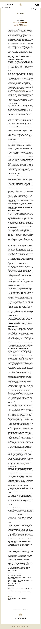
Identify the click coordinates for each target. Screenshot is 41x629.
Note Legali (16, 626)
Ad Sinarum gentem (21, 90)
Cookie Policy (21, 626)
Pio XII (3, 7)
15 (24, 464)
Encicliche (8, 7)
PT (23, 13)
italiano (35, 7)
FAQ (12, 626)
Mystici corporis (22, 373)
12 (28, 390)
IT (19, 13)
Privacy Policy (26, 626)
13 (25, 450)
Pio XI (28, 31)
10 (26, 359)
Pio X (29, 308)
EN (17, 13)
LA (21, 13)
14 (8, 459)
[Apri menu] (38, 5)
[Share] (38, 9)
